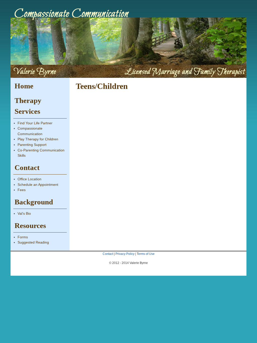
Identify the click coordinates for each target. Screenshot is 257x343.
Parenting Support (32, 145)
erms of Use (146, 254)
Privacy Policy (125, 254)
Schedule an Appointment (38, 185)
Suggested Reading (33, 242)
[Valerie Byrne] (128, 40)
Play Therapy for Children (38, 139)
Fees (22, 190)
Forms (23, 237)
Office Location (29, 179)
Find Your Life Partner (35, 123)
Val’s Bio (24, 213)
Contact (108, 254)
